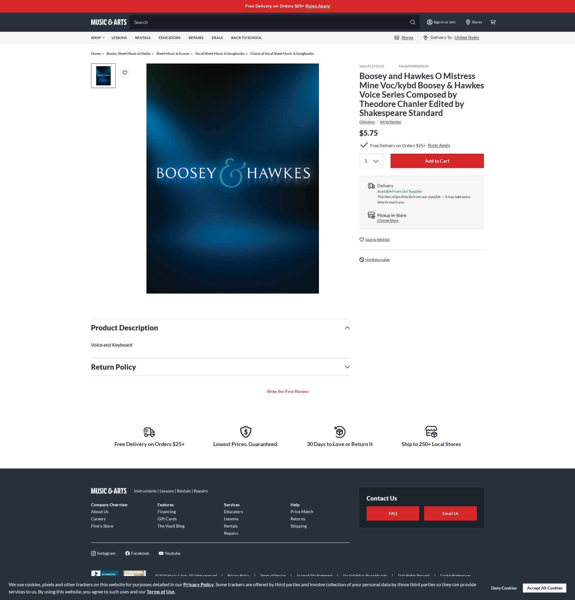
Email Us (450, 513)
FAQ (393, 513)
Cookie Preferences (455, 575)
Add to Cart (437, 160)
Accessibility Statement (314, 575)
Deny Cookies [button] (504, 587)
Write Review (390, 122)
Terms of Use (161, 591)
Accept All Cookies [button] (544, 587)
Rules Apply (317, 6)
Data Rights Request (413, 575)
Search (141, 22)
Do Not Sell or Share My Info (365, 575)
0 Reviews (367, 122)
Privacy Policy (198, 584)
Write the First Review (287, 391)
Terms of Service (273, 575)
